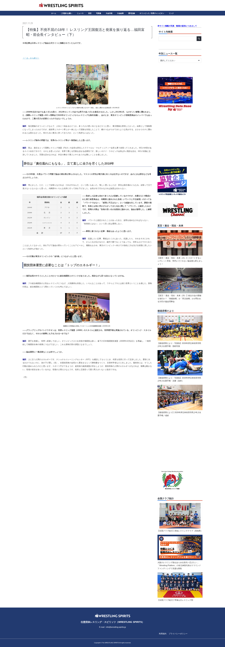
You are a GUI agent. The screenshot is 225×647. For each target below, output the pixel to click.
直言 (90, 13)
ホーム (53, 13)
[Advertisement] (87, 399)
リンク (171, 13)
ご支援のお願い (66, 13)
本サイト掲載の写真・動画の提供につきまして (177, 26)
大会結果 (120, 13)
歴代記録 (131, 13)
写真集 (98, 13)
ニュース (80, 13)
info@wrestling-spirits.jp (116, 627)
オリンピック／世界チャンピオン (152, 13)
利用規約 (162, 634)
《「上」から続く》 (30, 58)
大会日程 (109, 13)
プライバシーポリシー (178, 634)
